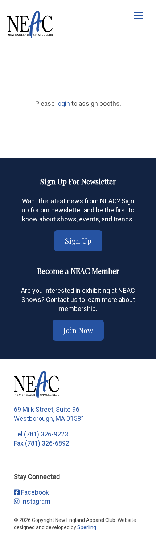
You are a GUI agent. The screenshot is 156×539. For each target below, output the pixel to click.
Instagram (35, 501)
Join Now (78, 330)
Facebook (34, 492)
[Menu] (138, 15)
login (63, 103)
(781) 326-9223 (46, 434)
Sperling (86, 527)
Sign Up (78, 240)
